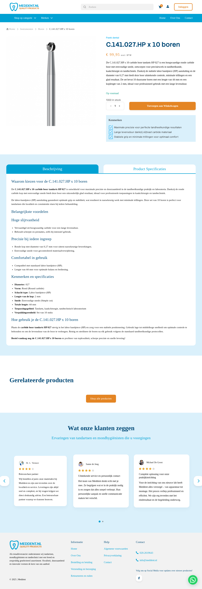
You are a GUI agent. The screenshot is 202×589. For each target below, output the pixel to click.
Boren (41, 29)
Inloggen (183, 7)
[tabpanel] (101, 259)
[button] (193, 580)
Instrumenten (26, 29)
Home (162, 18)
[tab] (52, 168)
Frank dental (112, 37)
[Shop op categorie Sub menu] (35, 18)
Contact (189, 18)
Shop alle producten (101, 398)
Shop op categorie (23, 18)
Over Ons (175, 18)
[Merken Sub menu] (51, 18)
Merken (45, 18)
